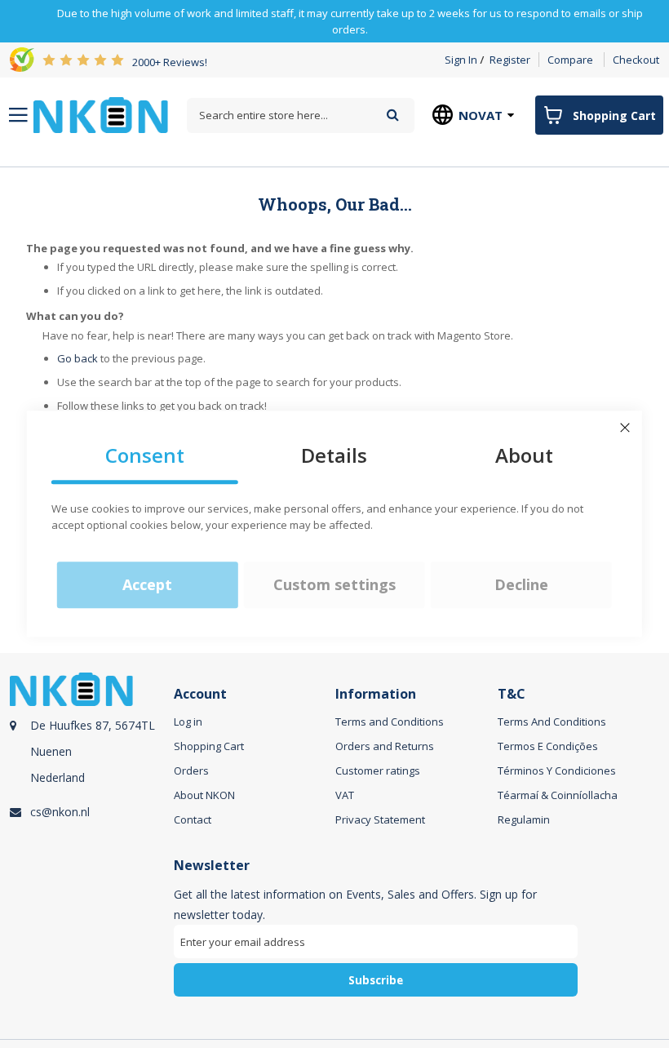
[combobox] (300, 115)
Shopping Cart (209, 746)
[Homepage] (100, 115)
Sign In (461, 59)
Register (510, 59)
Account (200, 694)
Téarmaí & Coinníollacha (558, 795)
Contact (192, 819)
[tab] (89, 757)
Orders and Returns (384, 746)
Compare (570, 59)
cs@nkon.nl (60, 811)
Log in (188, 721)
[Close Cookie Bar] (625, 427)
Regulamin (524, 819)
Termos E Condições (548, 746)
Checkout (636, 59)
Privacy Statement (380, 819)
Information (375, 694)
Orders (191, 770)
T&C (511, 694)
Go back (77, 358)
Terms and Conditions (389, 721)
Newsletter (212, 865)
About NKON (204, 795)
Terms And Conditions (552, 721)
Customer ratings (377, 770)
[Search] (392, 114)
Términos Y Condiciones (557, 770)
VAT (344, 795)
